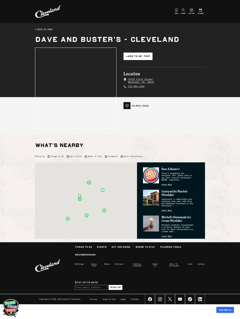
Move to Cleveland (174, 265)
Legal (123, 299)
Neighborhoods (85, 255)
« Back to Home (43, 29)
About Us (155, 265)
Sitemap (134, 299)
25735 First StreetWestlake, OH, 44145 (141, 81)
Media (107, 264)
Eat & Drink (76, 156)
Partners (119, 264)
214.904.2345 (136, 86)
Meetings (79, 264)
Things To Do (57, 156)
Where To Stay (145, 247)
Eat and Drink (121, 247)
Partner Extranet (137, 265)
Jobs (190, 264)
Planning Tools (170, 247)
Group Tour (94, 265)
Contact (201, 264)
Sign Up (115, 287)
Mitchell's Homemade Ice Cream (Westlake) (176, 219)
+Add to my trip (138, 56)
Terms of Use (108, 299)
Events (102, 247)
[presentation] (164, 104)
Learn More (167, 185)
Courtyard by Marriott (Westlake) (174, 193)
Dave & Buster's (171, 169)
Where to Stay (95, 156)
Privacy (93, 299)
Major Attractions (133, 156)
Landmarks (113, 156)
